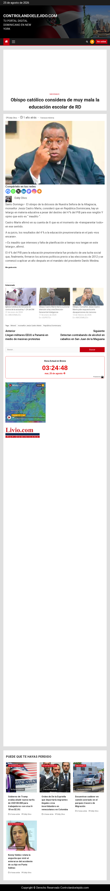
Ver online (101, 42)
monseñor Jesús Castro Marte (29, 326)
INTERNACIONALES (16, 766)
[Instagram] (34, 191)
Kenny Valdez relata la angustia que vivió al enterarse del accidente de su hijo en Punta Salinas (20, 861)
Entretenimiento (16, 824)
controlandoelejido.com (30, 15)
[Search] (87, 41)
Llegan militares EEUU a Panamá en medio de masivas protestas (26, 335)
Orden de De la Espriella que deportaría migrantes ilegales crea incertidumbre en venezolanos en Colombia (55, 803)
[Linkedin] (23, 191)
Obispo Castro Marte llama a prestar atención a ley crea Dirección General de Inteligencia (54, 309)
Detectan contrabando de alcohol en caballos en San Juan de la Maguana (82, 335)
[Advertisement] (55, 68)
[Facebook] (8, 191)
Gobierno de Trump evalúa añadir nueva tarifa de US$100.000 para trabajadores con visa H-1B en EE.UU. (21, 803)
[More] (39, 191)
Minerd (13, 326)
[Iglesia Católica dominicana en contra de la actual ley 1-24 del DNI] (20, 296)
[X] (18, 191)
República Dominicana (52, 326)
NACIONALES (54, 94)
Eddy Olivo (12, 118)
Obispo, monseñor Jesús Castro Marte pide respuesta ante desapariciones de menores (86, 309)
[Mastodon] (29, 191)
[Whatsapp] (13, 191)
